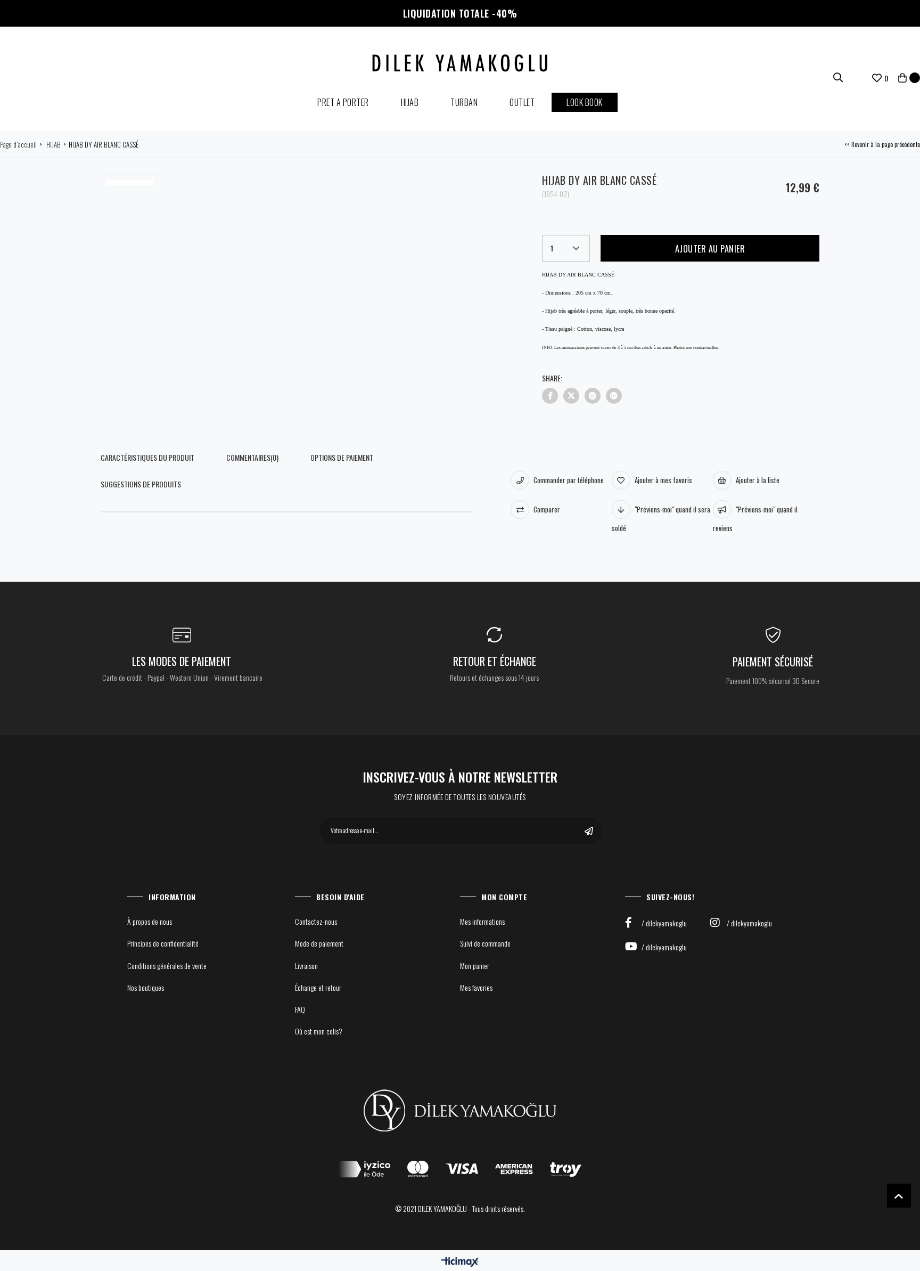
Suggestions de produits (141, 484)
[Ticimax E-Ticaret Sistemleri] (460, 1262)
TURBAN (464, 102)
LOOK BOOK (584, 102)
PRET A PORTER (343, 102)
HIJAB (410, 102)
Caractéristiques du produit (147, 457)
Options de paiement (341, 457)
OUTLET (522, 102)
